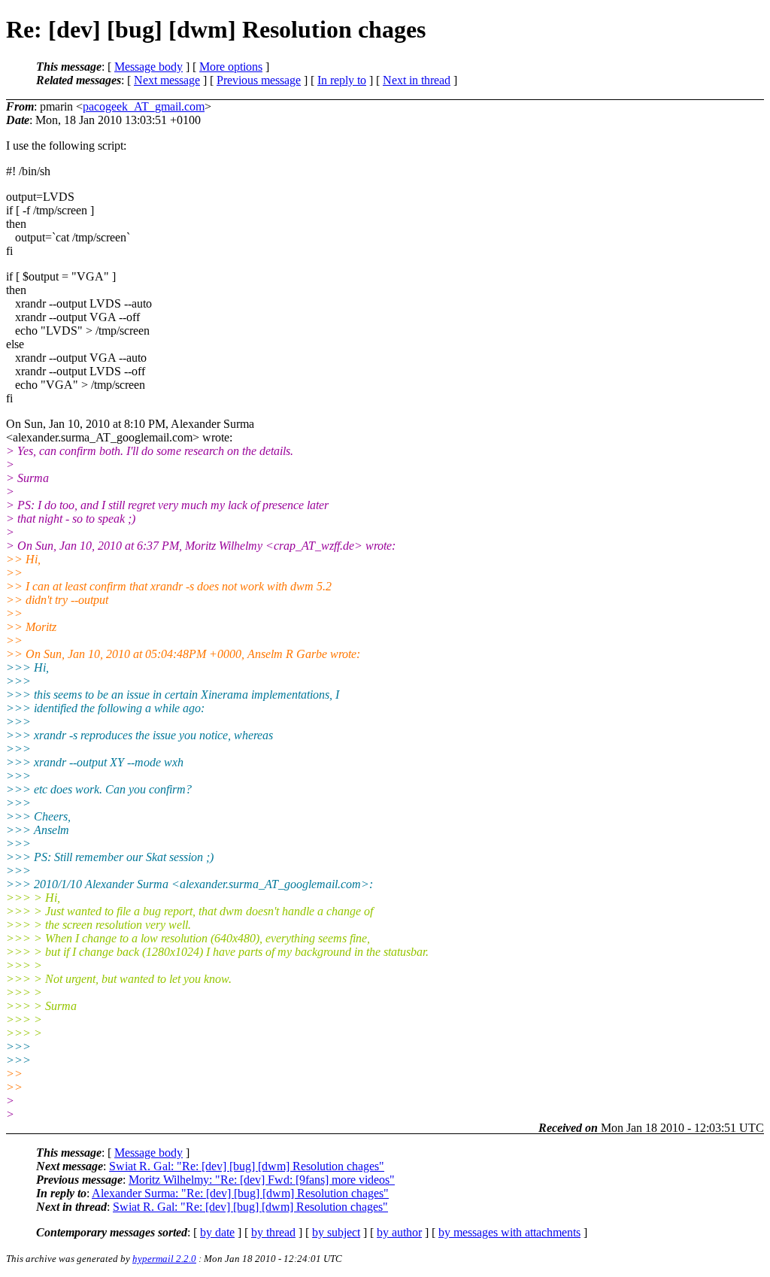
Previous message (259, 80)
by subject (336, 1232)
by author (399, 1232)
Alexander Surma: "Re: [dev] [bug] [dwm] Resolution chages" (240, 1193)
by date (217, 1232)
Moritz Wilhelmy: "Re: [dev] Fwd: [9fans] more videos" (262, 1179)
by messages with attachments (509, 1232)
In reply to (341, 80)
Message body (148, 66)
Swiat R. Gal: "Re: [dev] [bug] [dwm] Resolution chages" (246, 1166)
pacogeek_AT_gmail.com (144, 106)
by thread (273, 1232)
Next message (167, 80)
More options (230, 66)
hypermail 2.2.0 (164, 1258)
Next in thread (416, 80)
